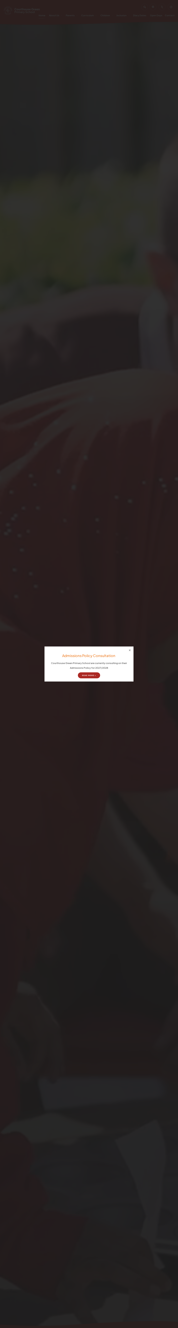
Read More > (89, 675)
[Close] (130, 650)
